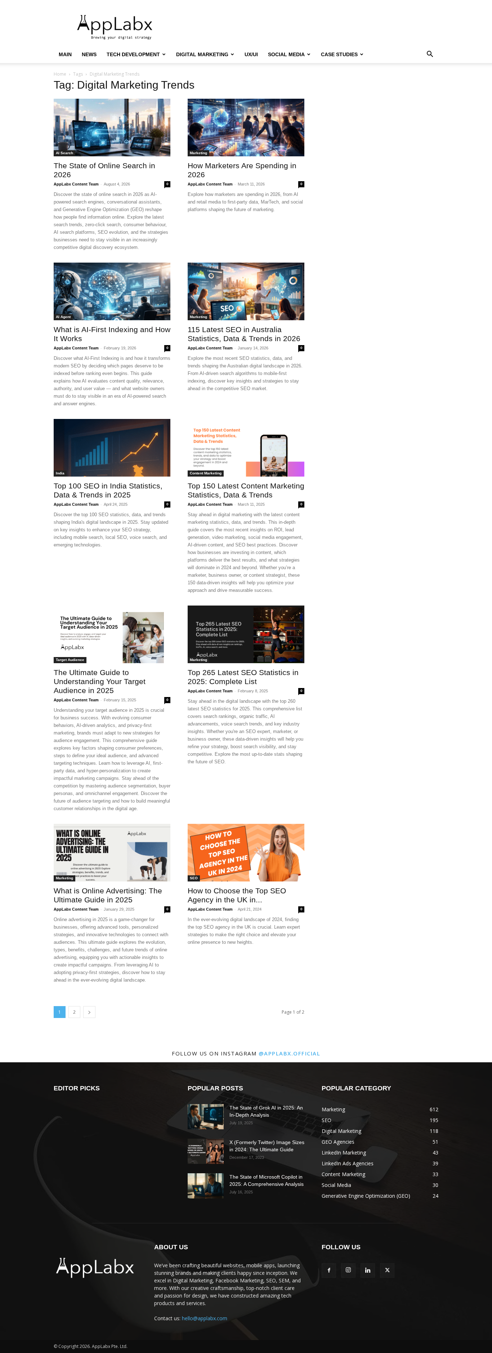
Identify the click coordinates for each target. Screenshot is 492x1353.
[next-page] (89, 1012)
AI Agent (63, 317)
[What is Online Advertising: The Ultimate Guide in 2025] (112, 852)
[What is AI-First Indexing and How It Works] (112, 291)
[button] (429, 55)
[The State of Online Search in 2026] (112, 127)
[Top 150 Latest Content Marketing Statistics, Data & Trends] (246, 448)
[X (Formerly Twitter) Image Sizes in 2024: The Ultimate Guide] (206, 1151)
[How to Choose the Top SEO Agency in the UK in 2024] (246, 852)
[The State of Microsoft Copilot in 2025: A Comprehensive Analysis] (206, 1185)
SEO (194, 878)
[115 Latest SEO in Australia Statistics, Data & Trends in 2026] (246, 291)
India (60, 473)
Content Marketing (206, 473)
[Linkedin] (368, 1270)
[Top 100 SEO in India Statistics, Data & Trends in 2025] (112, 448)
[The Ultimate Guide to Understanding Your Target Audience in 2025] (112, 634)
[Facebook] (329, 1270)
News (89, 54)
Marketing (198, 153)
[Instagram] (348, 1270)
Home (60, 74)
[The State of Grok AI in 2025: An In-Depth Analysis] (206, 1116)
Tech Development (133, 54)
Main (65, 54)
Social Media (286, 54)
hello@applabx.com (204, 1318)
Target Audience (70, 660)
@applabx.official (290, 1053)
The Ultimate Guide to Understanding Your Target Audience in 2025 (100, 681)
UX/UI (251, 54)
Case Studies (339, 54)
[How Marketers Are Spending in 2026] (246, 127)
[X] (387, 1270)
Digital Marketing (202, 54)
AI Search (64, 153)
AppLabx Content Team (76, 184)
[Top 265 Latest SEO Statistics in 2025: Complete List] (246, 634)
